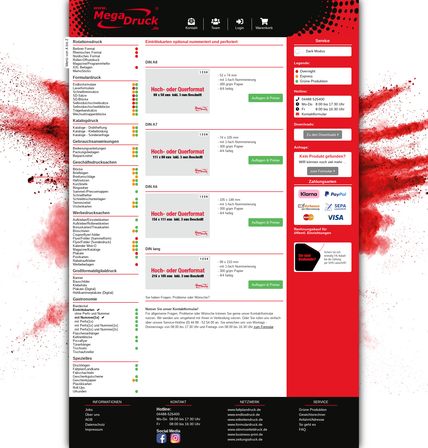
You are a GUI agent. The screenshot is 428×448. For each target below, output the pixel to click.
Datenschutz (95, 424)
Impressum (94, 429)
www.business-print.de (245, 434)
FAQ (302, 429)
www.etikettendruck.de (245, 419)
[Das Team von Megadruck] (215, 21)
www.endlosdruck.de (244, 415)
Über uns (92, 415)
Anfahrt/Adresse (311, 419)
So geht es (307, 424)
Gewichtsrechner (312, 415)
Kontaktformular (314, 114)
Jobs (89, 410)
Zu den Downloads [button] (322, 135)
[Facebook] (161, 438)
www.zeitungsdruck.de (245, 439)
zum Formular (263, 327)
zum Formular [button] (321, 171)
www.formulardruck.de (245, 424)
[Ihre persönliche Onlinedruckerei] (122, 18)
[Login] (240, 21)
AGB (88, 419)
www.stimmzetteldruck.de (247, 429)
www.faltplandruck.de (244, 410)
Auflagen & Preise (266, 98)
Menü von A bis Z (67, 53)
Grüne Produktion (313, 410)
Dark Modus (315, 51)
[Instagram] (175, 438)
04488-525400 (168, 414)
